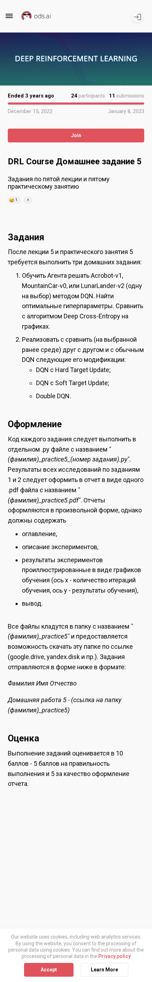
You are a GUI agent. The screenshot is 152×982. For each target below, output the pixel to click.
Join (76, 135)
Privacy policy (114, 956)
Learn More (104, 969)
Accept (49, 969)
